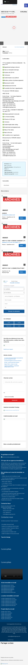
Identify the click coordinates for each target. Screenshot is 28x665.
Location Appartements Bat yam (8, 605)
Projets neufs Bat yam (6, 618)
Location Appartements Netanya (8, 602)
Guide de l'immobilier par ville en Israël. (10, 526)
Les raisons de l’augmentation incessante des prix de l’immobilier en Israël (13, 358)
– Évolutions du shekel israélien (8, 496)
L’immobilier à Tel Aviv (7, 483)
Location (19, 322)
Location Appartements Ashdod (8, 601)
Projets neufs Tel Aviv (6, 611)
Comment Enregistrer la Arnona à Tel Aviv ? (13, 360)
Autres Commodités (9, 396)
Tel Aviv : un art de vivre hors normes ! (11, 362)
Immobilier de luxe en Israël (8, 524)
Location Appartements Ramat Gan (9, 604)
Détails (21, 218)
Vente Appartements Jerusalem (8, 586)
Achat (9, 322)
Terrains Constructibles (7, 530)
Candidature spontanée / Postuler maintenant (9, 520)
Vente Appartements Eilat (6, 590)
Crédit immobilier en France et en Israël (10, 533)
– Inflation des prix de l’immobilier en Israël (10, 476)
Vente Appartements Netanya (7, 589)
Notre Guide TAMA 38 (7, 481)
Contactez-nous (7, 517)
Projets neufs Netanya (6, 615)
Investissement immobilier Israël (9, 531)
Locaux (19, 325)
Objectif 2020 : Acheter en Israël (10, 364)
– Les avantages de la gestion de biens (9, 491)
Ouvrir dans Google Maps (19, 47)
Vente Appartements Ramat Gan (8, 592)
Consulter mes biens (15, 282)
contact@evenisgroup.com (9, 514)
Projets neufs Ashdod (6, 614)
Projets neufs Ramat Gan (6, 617)
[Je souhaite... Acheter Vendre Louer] (14, 289)
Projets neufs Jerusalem (6, 613)
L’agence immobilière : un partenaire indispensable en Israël (11, 366)
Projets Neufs (8, 325)
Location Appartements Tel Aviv (8, 598)
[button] (4, 646)
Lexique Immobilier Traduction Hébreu (10, 528)
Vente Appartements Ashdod (7, 588)
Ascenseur (6, 185)
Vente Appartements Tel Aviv (7, 585)
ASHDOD (4, 213)
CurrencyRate (6, 549)
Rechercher (14, 400)
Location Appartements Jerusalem (9, 599)
